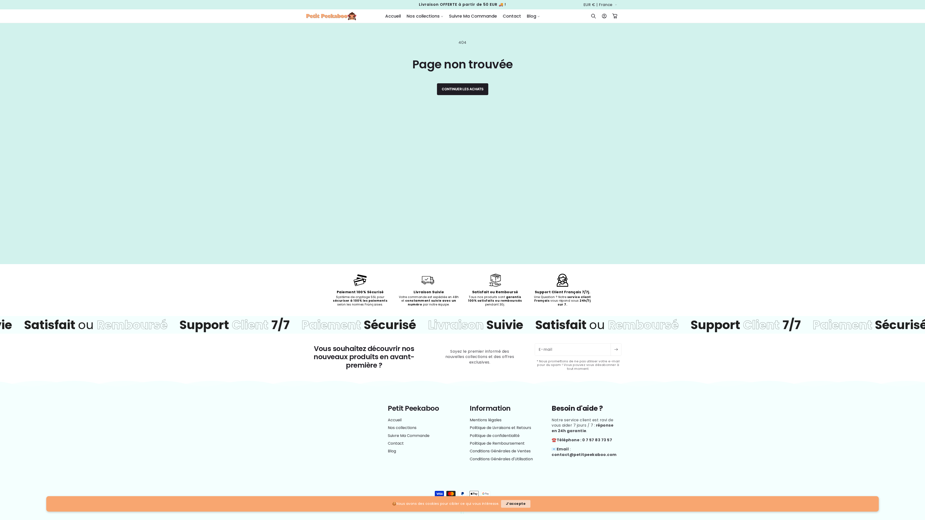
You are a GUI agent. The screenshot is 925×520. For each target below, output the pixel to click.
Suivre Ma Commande (408, 435)
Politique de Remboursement (497, 443)
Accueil (395, 420)
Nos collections (402, 427)
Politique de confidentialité (495, 435)
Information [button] (490, 408)
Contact (396, 443)
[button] (425, 16)
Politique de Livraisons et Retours (500, 427)
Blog (392, 451)
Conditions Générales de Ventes (500, 451)
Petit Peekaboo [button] (413, 408)
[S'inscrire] (616, 349)
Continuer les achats (462, 89)
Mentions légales (486, 420)
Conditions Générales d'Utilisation (501, 459)
